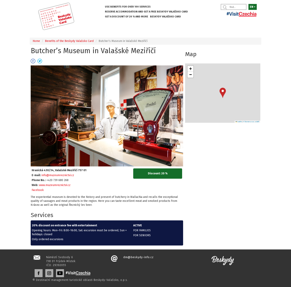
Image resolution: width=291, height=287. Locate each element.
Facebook (38, 190)
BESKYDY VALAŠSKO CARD (165, 16)
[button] (223, 93)
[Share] (33, 61)
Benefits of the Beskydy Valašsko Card (69, 41)
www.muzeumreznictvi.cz (54, 185)
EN (252, 6)
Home (36, 41)
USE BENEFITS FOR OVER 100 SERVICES (128, 6)
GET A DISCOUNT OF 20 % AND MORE (126, 16)
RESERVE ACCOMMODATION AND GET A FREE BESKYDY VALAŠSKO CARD (146, 11)
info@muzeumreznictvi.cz (58, 175)
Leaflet (239, 121)
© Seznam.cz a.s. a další (251, 121)
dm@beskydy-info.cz (138, 257)
